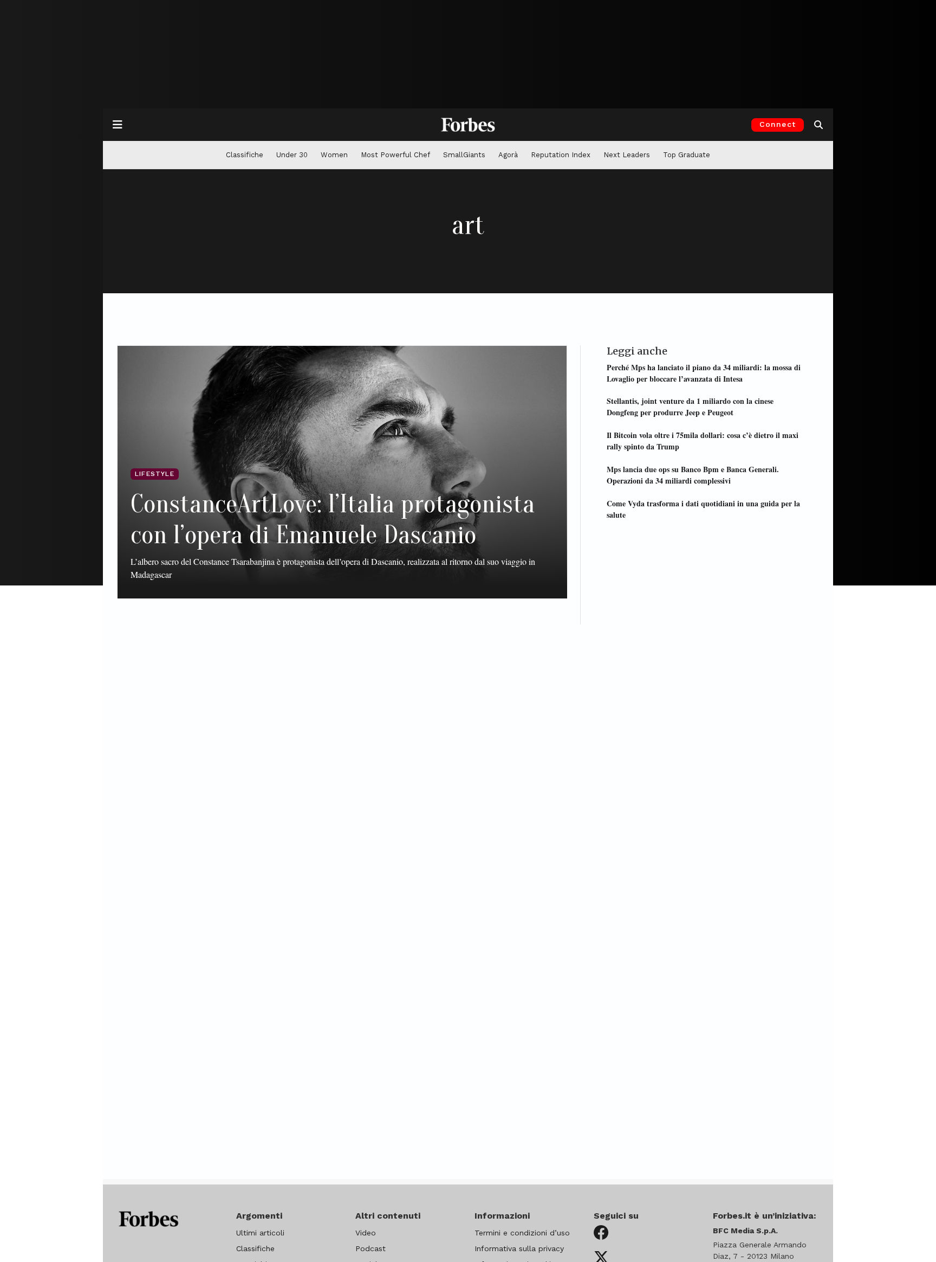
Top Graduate (686, 155)
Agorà (508, 155)
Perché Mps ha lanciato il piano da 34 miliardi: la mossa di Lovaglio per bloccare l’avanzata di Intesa (704, 372)
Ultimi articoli (260, 1232)
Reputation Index (560, 155)
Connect (777, 124)
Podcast (370, 1248)
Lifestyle (154, 474)
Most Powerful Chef (395, 155)
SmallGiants (464, 155)
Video (365, 1232)
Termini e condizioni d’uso (522, 1232)
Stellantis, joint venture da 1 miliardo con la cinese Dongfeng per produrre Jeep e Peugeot (690, 406)
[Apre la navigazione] (117, 125)
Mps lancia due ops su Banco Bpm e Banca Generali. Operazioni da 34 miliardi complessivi (693, 474)
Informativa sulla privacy (519, 1248)
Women (334, 155)
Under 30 (292, 155)
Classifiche (244, 155)
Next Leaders (626, 155)
